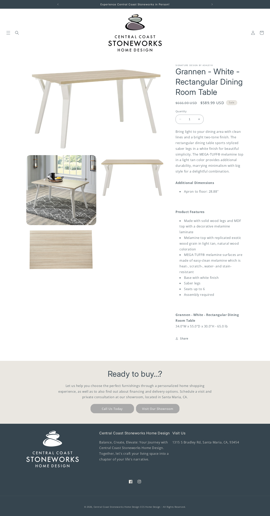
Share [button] (184, 338)
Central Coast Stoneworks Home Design (117, 506)
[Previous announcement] (58, 4)
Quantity (181, 111)
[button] (8, 32)
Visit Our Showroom (157, 409)
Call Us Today (112, 409)
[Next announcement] (212, 4)
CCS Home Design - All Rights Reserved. (163, 506)
